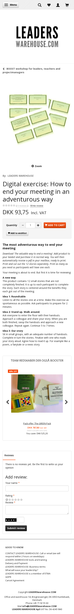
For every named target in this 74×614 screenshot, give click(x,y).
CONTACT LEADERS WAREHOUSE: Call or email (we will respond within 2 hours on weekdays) (32, 555)
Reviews (9, 455)
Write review (36, 205)
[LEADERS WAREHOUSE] (37, 36)
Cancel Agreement (14, 580)
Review (9, 502)
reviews (22, 205)
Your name (11, 483)
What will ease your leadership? (21, 570)
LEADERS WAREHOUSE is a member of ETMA (27, 573)
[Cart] (67, 5)
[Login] (58, 5)
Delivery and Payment (16, 563)
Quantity (12, 225)
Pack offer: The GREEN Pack (37, 423)
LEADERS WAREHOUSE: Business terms (25, 566)
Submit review (16, 528)
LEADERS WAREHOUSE (21, 175)
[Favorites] (48, 5)
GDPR (8, 577)
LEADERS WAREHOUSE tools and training (26, 559)
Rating (8, 495)
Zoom (38, 166)
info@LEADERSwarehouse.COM (39, 606)
